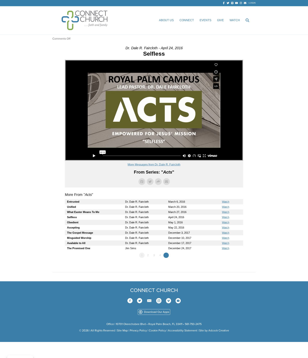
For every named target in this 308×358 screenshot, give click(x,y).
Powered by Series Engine (230, 265)
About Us (166, 20)
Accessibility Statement (182, 330)
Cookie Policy (157, 330)
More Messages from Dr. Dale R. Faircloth (154, 164)
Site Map (122, 330)
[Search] (245, 20)
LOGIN (252, 3)
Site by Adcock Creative (213, 330)
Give (220, 20)
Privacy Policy (138, 330)
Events (205, 20)
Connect (186, 20)
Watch (235, 20)
